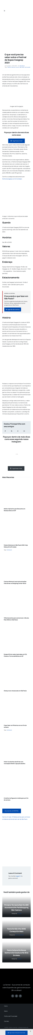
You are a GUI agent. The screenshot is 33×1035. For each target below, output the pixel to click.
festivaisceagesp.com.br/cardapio (12, 179)
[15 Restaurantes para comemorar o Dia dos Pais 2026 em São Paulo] (16, 592)
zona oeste (27, 67)
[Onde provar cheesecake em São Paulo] (16, 665)
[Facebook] (5, 431)
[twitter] (12, 995)
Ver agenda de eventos (13, 309)
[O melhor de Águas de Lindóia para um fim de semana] (16, 772)
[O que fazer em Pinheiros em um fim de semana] (16, 699)
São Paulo (22, 67)
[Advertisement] (16, 29)
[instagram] (16, 995)
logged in (18, 876)
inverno (17, 67)
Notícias (22, 935)
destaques (9, 550)
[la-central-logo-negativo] (16, 975)
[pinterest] (20, 995)
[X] (11, 431)
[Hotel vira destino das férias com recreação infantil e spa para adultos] (16, 736)
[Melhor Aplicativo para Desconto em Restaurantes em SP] (16, 483)
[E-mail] (24, 431)
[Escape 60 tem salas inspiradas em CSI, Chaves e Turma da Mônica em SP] (16, 628)
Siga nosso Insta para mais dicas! (17, 1032)
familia (9, 67)
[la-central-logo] (16, 3)
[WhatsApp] (18, 431)
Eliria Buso (22, 65)
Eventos (19, 913)
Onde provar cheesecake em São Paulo (15, 691)
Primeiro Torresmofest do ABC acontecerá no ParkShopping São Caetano (16, 907)
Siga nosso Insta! (17, 141)
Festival (13, 67)
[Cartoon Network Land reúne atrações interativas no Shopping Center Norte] (16, 555)
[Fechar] (30, 1031)
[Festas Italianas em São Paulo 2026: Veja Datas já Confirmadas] (16, 519)
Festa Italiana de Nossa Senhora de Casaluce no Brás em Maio (16, 952)
